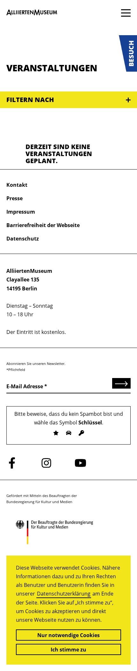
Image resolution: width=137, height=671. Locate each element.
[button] (128, 53)
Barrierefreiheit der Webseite (43, 225)
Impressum (20, 211)
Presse (14, 198)
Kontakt (16, 184)
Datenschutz (22, 238)
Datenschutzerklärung (63, 593)
